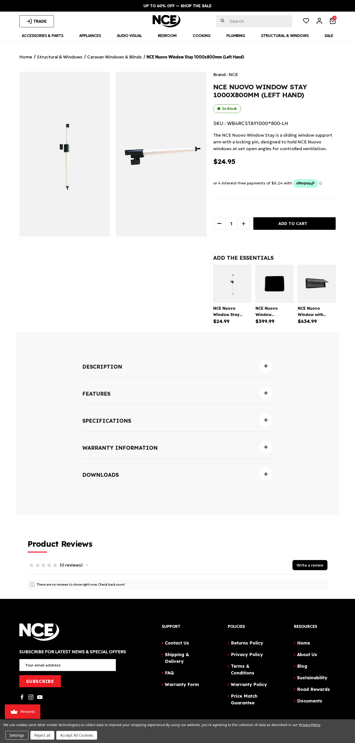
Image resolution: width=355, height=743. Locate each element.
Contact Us (177, 643)
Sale (329, 35)
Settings (16, 735)
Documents (309, 701)
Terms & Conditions (242, 669)
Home (303, 643)
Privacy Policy (247, 654)
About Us (307, 654)
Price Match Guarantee (244, 699)
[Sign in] (319, 21)
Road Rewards (313, 689)
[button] (87, 565)
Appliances (90, 35)
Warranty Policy (249, 684)
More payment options (274, 236)
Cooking (202, 35)
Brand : (225, 74)
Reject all (42, 735)
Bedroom (167, 35)
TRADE (40, 21)
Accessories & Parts (42, 35)
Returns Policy (247, 643)
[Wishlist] (306, 21)
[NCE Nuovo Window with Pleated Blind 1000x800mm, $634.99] (316, 283)
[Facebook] (22, 697)
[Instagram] (31, 697)
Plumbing (236, 35)
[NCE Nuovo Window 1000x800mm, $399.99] (274, 283)
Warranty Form (182, 684)
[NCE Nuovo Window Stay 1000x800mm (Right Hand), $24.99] (232, 283)
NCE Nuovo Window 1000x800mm (269, 314)
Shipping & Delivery (177, 658)
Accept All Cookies (76, 735)
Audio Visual (129, 35)
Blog (302, 666)
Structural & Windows (285, 35)
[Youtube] (40, 697)
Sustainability (312, 677)
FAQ (169, 673)
